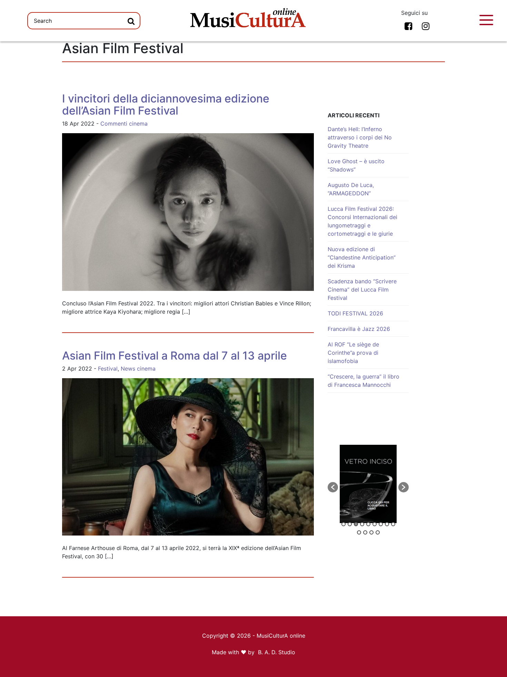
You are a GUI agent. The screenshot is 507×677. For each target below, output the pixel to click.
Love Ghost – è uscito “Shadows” (356, 165)
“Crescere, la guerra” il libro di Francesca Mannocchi (363, 380)
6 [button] (374, 524)
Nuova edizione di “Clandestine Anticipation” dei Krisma (362, 257)
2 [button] (350, 524)
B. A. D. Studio (276, 652)
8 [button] (387, 524)
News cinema (138, 368)
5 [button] (368, 524)
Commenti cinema (124, 123)
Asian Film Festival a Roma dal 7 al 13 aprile (174, 355)
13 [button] (378, 532)
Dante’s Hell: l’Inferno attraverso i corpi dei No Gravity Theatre (360, 137)
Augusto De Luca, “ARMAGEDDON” (351, 189)
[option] (368, 484)
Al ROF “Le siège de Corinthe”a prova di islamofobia (353, 352)
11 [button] (365, 532)
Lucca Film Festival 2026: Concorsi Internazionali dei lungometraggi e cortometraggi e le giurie (362, 221)
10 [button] (359, 532)
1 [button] (343, 524)
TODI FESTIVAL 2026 (355, 313)
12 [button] (371, 532)
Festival (108, 368)
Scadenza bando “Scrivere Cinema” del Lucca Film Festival (362, 289)
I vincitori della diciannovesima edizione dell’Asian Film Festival (165, 104)
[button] (333, 487)
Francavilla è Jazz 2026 (359, 328)
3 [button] (356, 524)
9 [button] (393, 524)
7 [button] (381, 524)
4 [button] (362, 524)
